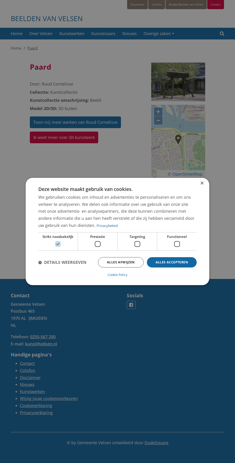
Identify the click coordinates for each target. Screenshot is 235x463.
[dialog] (117, 231)
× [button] (202, 183)
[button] (62, 262)
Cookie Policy (117, 275)
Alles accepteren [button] (172, 262)
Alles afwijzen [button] (121, 262)
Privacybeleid (107, 225)
